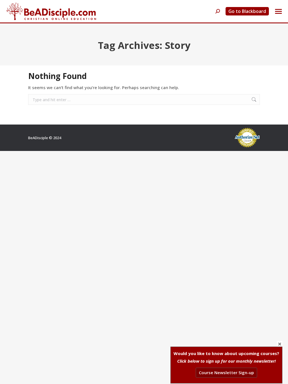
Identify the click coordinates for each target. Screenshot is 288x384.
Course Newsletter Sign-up (226, 372)
